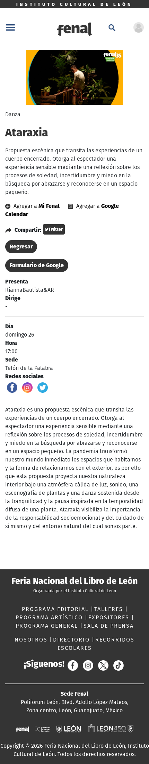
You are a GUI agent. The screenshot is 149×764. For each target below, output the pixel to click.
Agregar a (36, 206)
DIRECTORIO (72, 639)
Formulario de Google (37, 265)
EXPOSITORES (109, 617)
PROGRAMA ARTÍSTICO (50, 617)
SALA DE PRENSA (109, 625)
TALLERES (109, 609)
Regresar (21, 246)
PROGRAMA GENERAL (48, 625)
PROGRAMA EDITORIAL (56, 609)
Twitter (56, 229)
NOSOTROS (32, 639)
